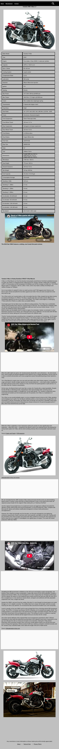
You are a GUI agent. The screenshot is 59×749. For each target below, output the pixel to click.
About (18, 744)
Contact (16, 3)
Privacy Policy (37, 744)
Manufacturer (9, 3)
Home (2, 3)
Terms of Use (27, 744)
